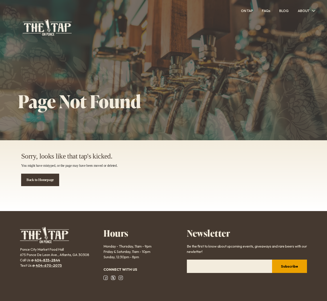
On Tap (247, 10)
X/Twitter (113, 278)
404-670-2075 (49, 265)
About (304, 10)
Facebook (105, 278)
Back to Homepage (40, 180)
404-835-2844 (47, 260)
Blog (284, 10)
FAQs (266, 10)
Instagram (121, 278)
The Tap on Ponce (47, 27)
